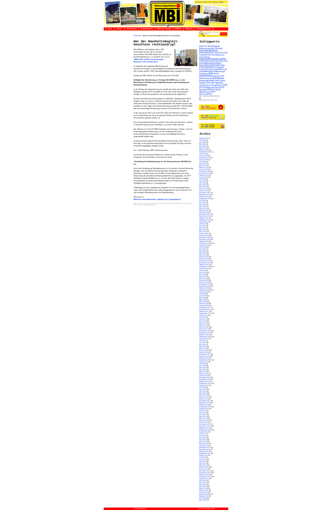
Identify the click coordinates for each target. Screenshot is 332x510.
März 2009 (203, 500)
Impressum (202, 508)
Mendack (178, 203)
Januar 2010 (203, 492)
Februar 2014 (204, 397)
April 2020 (202, 253)
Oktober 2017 (204, 311)
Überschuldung (205, 94)
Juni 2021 (202, 226)
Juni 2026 (202, 142)
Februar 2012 (204, 444)
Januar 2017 (203, 329)
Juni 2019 (202, 272)
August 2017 (203, 315)
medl (201, 71)
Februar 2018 (204, 303)
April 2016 (202, 346)
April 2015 (202, 370)
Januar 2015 (203, 375)
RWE (211, 80)
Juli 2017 (202, 317)
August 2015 (203, 362)
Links (210, 2)
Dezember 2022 (204, 193)
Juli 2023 (202, 179)
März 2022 (203, 208)
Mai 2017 (202, 321)
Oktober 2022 (204, 196)
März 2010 (203, 488)
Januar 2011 (203, 469)
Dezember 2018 (204, 284)
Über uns (198, 2)
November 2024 (204, 158)
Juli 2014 (202, 387)
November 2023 (204, 173)
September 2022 (205, 198)
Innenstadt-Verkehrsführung (211, 65)
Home (110, 29)
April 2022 (202, 206)
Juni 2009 (202, 498)
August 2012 (203, 432)
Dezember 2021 (204, 214)
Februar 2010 (204, 490)
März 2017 (203, 325)
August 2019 (203, 268)
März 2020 (203, 255)
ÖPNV (210, 89)
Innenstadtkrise (207, 67)
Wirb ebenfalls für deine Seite (208, 100)
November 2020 (204, 239)
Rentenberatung (186, 203)
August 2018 (203, 292)
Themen (119, 29)
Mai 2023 (202, 183)
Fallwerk (203, 55)
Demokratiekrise (208, 50)
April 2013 (202, 416)
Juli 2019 (202, 270)
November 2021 (204, 216)
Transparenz (216, 85)
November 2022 (204, 195)
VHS (224, 85)
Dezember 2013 (204, 401)
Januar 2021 (203, 235)
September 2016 (205, 337)
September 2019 (205, 267)
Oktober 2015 (204, 358)
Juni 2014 (202, 389)
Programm (216, 76)
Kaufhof (202, 69)
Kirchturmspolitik (214, 69)
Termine (205, 2)
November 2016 (204, 333)
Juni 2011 (202, 459)
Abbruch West (205, 46)
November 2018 (204, 286)
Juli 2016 (202, 340)
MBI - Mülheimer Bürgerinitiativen (209, 96)
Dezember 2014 (204, 377)
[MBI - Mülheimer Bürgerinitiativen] (200, 98)
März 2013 (203, 418)
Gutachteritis (204, 57)
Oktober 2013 (204, 405)
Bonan (219, 48)
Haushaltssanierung (208, 61)
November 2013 (204, 403)
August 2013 (203, 409)
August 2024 (203, 160)
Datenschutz (211, 508)
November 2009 (204, 494)
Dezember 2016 (204, 331)
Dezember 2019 (204, 261)
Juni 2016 (202, 342)
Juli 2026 (202, 140)
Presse (215, 2)
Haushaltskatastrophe (167, 203)
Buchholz (140, 203)
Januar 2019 (203, 282)
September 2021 (205, 220)
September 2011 (205, 453)
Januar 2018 (203, 305)
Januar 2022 (203, 212)
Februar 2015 (204, 373)
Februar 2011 (204, 467)
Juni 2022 (202, 202)
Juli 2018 (202, 294)
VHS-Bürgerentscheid (209, 87)
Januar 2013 (203, 422)
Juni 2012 (202, 436)
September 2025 (205, 152)
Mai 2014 (202, 391)
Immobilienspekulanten (210, 63)
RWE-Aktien (220, 80)
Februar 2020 (204, 257)
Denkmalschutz (206, 52)
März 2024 (203, 165)
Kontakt (221, 2)
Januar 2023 (203, 191)
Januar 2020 (203, 259)
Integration (219, 67)
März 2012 (203, 442)
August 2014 (203, 385)
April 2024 (202, 163)
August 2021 (203, 222)
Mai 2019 (202, 274)
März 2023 (203, 187)
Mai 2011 (202, 461)
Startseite (137, 36)
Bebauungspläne (207, 48)
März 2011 (202, 465)
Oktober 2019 (204, 265)
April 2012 (202, 440)
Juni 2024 (202, 161)
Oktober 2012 (204, 428)
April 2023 (202, 185)
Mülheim (178, 29)
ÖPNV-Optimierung (210, 91)
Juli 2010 (202, 480)
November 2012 (204, 426)
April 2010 (202, 486)
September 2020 (205, 243)
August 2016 (203, 338)
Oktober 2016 (204, 335)
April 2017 (202, 323)
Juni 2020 (202, 249)
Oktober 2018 (204, 288)
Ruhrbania (189, 29)
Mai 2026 (202, 144)
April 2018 (202, 300)
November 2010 (204, 473)
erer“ (156, 62)
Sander (202, 83)
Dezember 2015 (204, 354)
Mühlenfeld (205, 75)
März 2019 (203, 278)
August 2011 (203, 455)
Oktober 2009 (204, 496)
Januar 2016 (203, 352)
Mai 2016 (202, 344)
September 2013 (205, 407)
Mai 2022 (202, 204)
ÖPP (213, 92)
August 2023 (203, 177)
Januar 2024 (203, 169)
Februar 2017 (204, 327)
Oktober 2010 (204, 475)
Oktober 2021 (204, 218)
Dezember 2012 (204, 424)
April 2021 (202, 230)
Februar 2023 (204, 189)
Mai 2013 (202, 414)
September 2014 (205, 383)
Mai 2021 (202, 228)
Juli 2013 (202, 410)
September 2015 (205, 360)
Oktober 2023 (204, 175)
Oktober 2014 (204, 381)
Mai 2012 (202, 438)
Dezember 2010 (204, 471)
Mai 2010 (202, 484)
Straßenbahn (204, 85)
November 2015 (204, 356)
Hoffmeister (223, 61)
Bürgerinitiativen (147, 29)
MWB (210, 73)
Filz (209, 54)
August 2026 (203, 138)
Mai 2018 (202, 298)
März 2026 (203, 148)
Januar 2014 (203, 399)
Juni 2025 (202, 154)
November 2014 (204, 379)
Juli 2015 (202, 364)
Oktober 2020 (204, 241)
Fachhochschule (221, 53)
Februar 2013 (204, 420)
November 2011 (204, 449)
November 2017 (204, 309)
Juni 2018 (202, 296)
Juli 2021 (202, 224)
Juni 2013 (202, 412)
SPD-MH (210, 83)
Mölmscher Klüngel (164, 29)
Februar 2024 (204, 167)
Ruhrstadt (204, 80)
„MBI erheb (138, 59)
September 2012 (205, 430)
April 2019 (202, 276)
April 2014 (202, 393)
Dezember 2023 (204, 171)
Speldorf (219, 83)
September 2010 (205, 477)
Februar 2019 (204, 280)
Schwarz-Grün (138, 205)
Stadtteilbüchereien (150, 205)
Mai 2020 (202, 251)
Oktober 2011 (204, 451)
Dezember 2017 (204, 307)
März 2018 (203, 302)
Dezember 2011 (204, 447)
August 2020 (203, 245)
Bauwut (216, 46)
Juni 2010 (202, 482)
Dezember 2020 (204, 237)
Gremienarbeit (131, 29)
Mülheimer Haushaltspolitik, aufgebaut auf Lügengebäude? (157, 199)
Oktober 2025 (204, 150)
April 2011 (202, 463)
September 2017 (205, 313)
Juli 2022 (202, 200)
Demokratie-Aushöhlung (151, 203)
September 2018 (205, 290)
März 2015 (203, 372)
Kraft (225, 69)
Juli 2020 (202, 247)
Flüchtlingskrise (217, 55)
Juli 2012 (202, 434)
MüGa (216, 73)
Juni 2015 (202, 366)
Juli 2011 (202, 457)
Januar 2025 (203, 156)
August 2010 (203, 479)
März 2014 (203, 395)
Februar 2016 (204, 350)
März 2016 (203, 348)
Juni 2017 (202, 319)
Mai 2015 (202, 368)
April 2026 (202, 146)
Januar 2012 (203, 445)
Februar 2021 (204, 233)
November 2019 (204, 263)
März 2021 (203, 232)
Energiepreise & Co (204, 29)
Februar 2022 (204, 210)
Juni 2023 (202, 181)
